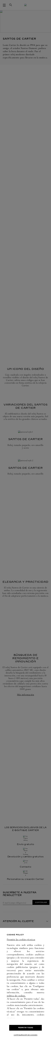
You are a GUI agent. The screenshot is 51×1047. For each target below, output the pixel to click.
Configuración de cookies (25, 1035)
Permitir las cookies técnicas (21, 939)
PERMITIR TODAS (25, 1028)
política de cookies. (16, 995)
